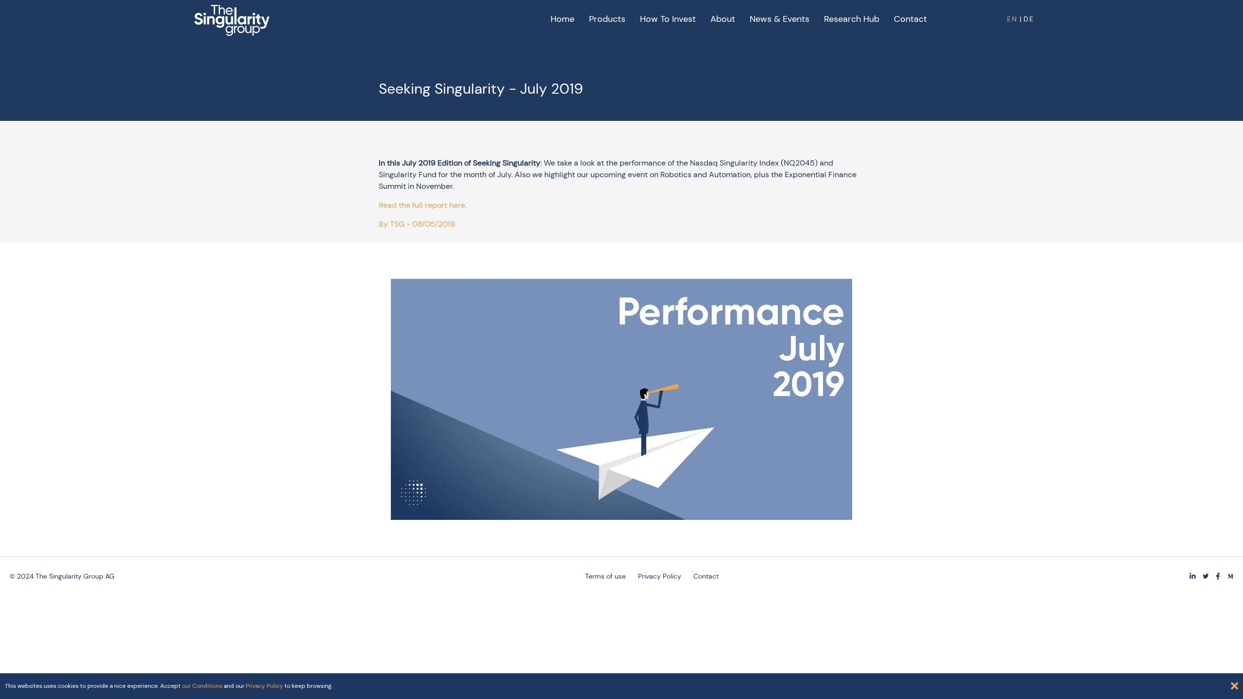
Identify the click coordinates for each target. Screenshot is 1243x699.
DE (1029, 19)
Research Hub (851, 19)
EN (1012, 19)
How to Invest (668, 19)
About (722, 19)
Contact (910, 19)
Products (607, 19)
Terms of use (605, 576)
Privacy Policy (659, 576)
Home (562, 19)
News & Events (779, 19)
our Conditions (202, 686)
